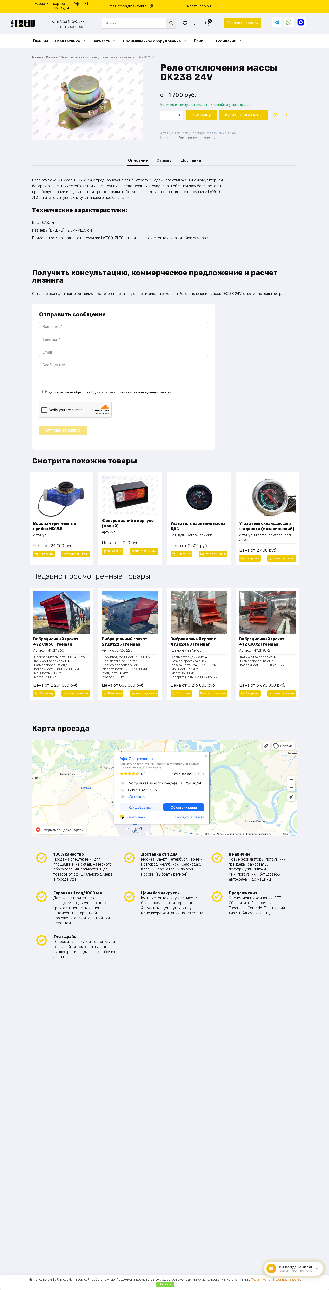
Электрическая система (79, 57)
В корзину (201, 115)
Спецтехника (67, 41)
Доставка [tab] (191, 160)
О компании (225, 41)
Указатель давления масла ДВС (198, 526)
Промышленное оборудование (152, 41)
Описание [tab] (138, 160)
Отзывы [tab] (164, 160)
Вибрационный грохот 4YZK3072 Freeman (261, 642)
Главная (40, 41)
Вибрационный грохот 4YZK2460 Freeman (193, 642)
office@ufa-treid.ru (133, 6)
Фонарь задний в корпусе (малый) (128, 523)
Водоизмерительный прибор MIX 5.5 (54, 526)
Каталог (52, 57)
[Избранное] (185, 23)
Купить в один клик (243, 115)
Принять (165, 1284)
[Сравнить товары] (196, 23)
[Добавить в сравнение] (285, 115)
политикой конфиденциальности (145, 392)
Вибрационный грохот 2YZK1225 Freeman (124, 642)
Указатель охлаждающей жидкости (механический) (266, 526)
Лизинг (200, 41)
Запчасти (102, 41)
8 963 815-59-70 (72, 24)
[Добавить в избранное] (274, 115)
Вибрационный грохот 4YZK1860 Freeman (56, 642)
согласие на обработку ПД (75, 392)
